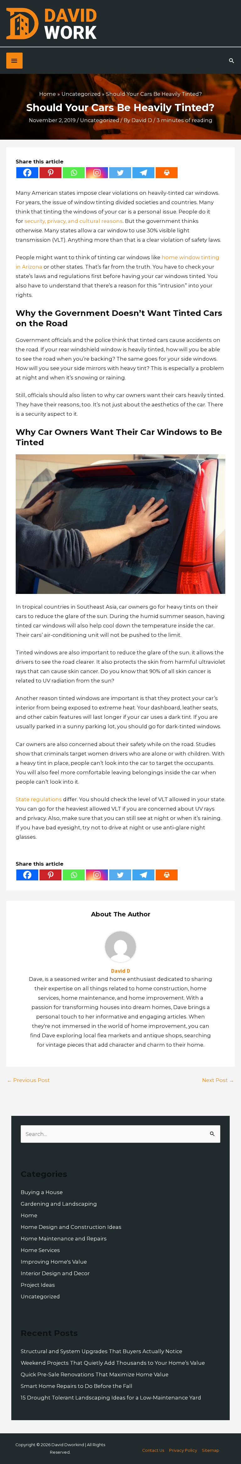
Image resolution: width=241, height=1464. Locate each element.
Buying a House (42, 1192)
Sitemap (210, 1450)
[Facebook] (27, 172)
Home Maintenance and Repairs (64, 1238)
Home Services (40, 1250)
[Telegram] (143, 172)
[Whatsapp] (74, 172)
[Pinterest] (51, 172)
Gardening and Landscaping (59, 1204)
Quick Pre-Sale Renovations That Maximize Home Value (95, 1374)
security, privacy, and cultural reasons (73, 221)
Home (29, 1215)
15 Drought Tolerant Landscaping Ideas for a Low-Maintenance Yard (111, 1397)
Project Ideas (38, 1285)
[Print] (167, 172)
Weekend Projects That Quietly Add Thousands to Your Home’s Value (113, 1363)
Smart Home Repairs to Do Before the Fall (76, 1386)
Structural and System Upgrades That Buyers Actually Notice (101, 1351)
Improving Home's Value (54, 1262)
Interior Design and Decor (55, 1273)
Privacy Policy (183, 1450)
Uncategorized (99, 120)
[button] (231, 60)
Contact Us (153, 1450)
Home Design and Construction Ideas (71, 1227)
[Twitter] (120, 172)
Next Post (218, 1080)
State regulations (39, 799)
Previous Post (28, 1080)
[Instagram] (97, 172)
